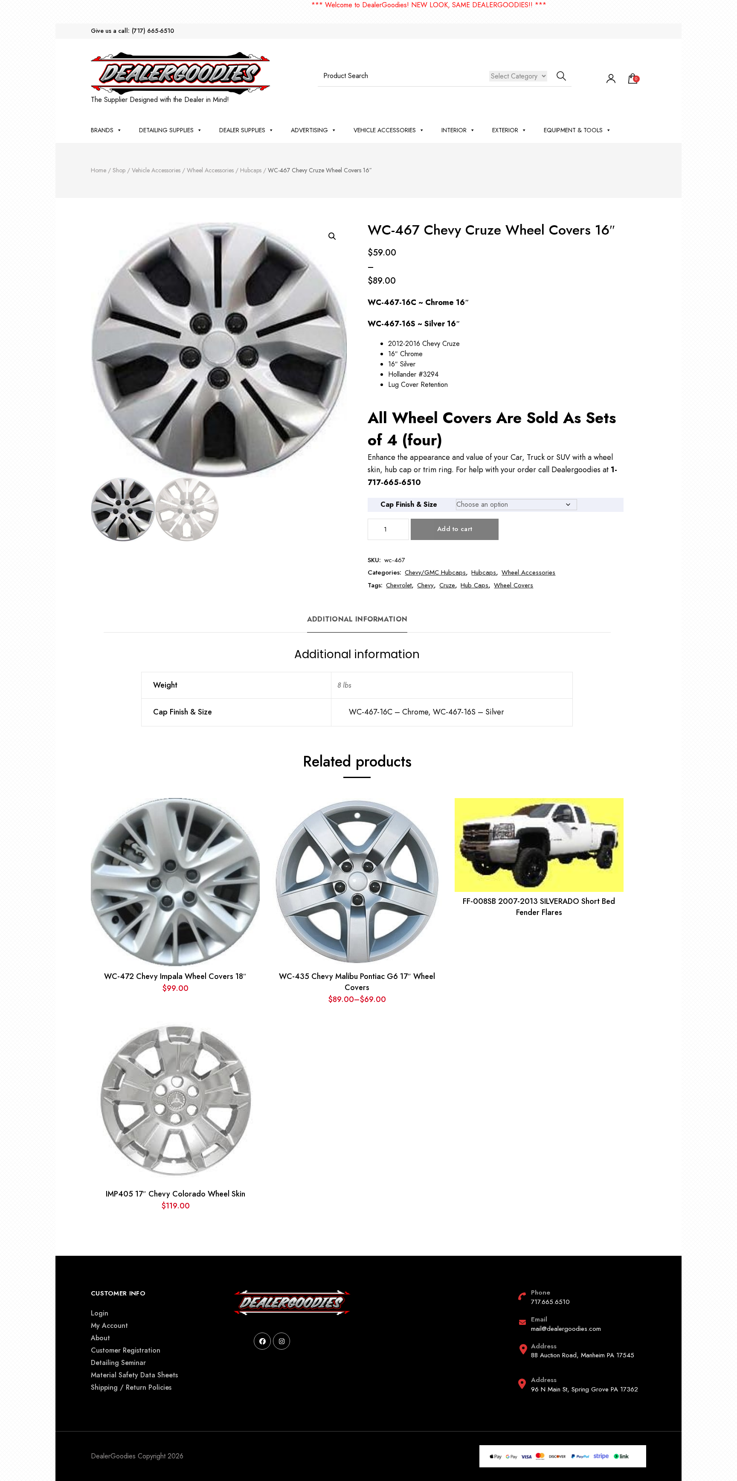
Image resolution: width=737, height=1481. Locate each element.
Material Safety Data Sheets (134, 1375)
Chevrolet (399, 585)
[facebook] (262, 1341)
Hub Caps (474, 585)
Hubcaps (483, 572)
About (100, 1338)
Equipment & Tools (573, 130)
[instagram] (281, 1341)
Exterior (505, 130)
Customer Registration (125, 1350)
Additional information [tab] (357, 619)
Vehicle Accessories (385, 130)
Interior (454, 130)
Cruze (447, 585)
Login (99, 1313)
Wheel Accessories (528, 572)
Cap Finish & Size (408, 504)
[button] (332, 236)
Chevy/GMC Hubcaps (435, 572)
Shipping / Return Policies (131, 1387)
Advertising (309, 130)
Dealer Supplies (242, 130)
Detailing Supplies (166, 130)
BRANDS (102, 130)
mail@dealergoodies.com (566, 1328)
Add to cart (454, 529)
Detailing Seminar (118, 1363)
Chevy (425, 585)
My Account (109, 1325)
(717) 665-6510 (153, 31)
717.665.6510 (550, 1302)
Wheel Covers (513, 585)
